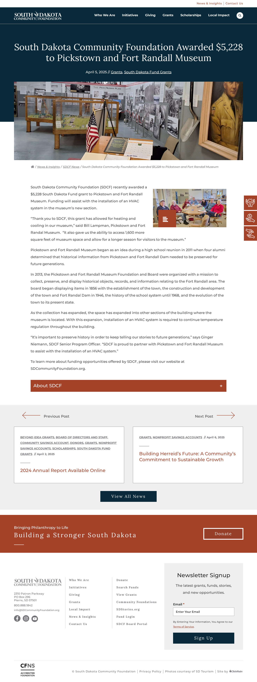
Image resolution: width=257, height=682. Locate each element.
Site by (223, 671)
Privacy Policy (150, 671)
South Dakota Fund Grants (148, 72)
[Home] (32, 166)
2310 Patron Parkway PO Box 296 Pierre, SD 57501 (29, 597)
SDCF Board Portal (131, 624)
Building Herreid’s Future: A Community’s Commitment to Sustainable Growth (187, 456)
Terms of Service (183, 626)
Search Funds (127, 587)
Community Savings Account (44, 443)
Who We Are (104, 15)
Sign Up (203, 638)
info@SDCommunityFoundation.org (36, 610)
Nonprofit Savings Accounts (177, 437)
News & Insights (209, 3)
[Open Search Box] (240, 15)
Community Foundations (136, 602)
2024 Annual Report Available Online (62, 470)
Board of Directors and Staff (81, 437)
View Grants (126, 594)
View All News (128, 496)
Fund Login (125, 616)
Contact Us (234, 3)
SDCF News (71, 166)
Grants (168, 15)
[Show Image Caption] (167, 218)
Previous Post (56, 416)
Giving (150, 15)
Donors (76, 443)
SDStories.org (128, 609)
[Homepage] (38, 15)
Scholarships (190, 15)
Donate (122, 580)
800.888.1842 (23, 605)
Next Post (204, 416)
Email (177, 604)
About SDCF (47, 385)
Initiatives (130, 15)
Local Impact (219, 15)
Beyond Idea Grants (37, 437)
